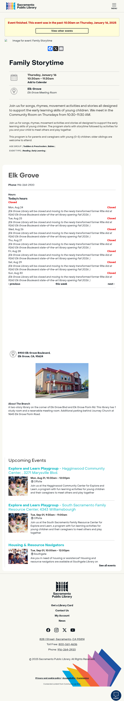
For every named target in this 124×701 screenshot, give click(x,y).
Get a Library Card (62, 605)
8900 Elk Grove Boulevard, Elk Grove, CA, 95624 (34, 354)
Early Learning (38, 151)
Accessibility (68, 678)
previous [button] (14, 284)
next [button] (111, 284)
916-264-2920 (66, 649)
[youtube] (72, 630)
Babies (51, 146)
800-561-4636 (68, 644)
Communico (83, 678)
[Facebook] (48, 630)
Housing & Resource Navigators (36, 545)
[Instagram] (56, 630)
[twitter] (64, 630)
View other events (62, 30)
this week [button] (61, 284)
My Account (62, 615)
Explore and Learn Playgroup (56, 470)
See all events (107, 565)
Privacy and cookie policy (48, 678)
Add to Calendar (37, 82)
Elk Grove (34, 89)
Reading (26, 151)
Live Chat (116, 695)
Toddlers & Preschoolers (35, 146)
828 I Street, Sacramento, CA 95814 (62, 639)
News (62, 620)
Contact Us (62, 610)
